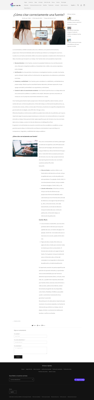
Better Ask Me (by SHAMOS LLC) (17, 396)
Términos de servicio (43, 371)
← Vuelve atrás (16, 321)
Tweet (34, 325)
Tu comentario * (18, 346)
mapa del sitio (29, 369)
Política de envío (63, 396)
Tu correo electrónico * (19, 340)
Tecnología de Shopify (27, 396)
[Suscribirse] (32, 379)
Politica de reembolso (57, 369)
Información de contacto (72, 396)
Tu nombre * (17, 334)
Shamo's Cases (52, 371)
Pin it (44, 325)
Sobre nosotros (36, 369)
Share (39, 325)
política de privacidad (46, 369)
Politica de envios (67, 369)
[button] (78, 5)
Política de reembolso (36, 396)
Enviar (18, 357)
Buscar (23, 369)
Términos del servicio (55, 396)
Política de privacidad (46, 396)
